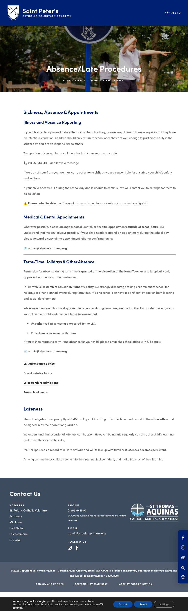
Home (66, 80)
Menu (176, 12)
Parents (80, 80)
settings (17, 607)
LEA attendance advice (39, 363)
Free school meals (36, 392)
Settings (164, 604)
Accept (123, 604)
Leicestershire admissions (41, 383)
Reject (143, 604)
